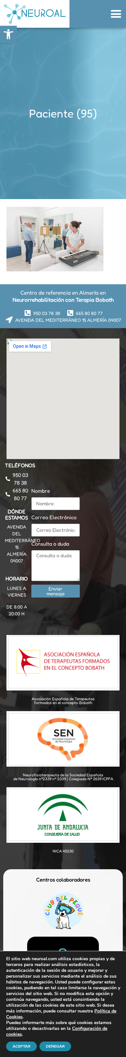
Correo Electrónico (54, 517)
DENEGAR (55, 1046)
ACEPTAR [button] (21, 1046)
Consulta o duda (50, 543)
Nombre (40, 491)
